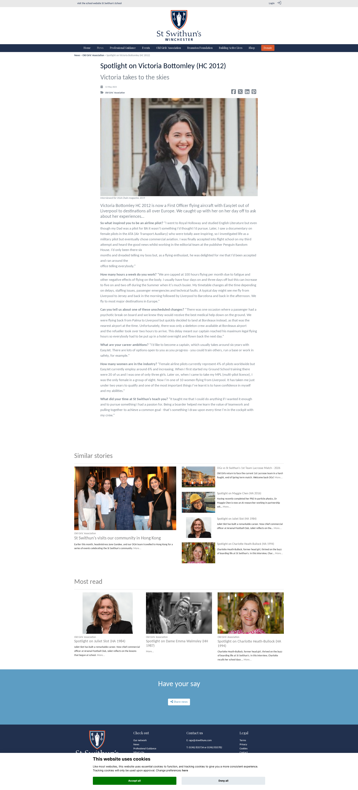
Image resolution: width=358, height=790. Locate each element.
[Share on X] (240, 93)
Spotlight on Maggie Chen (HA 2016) (239, 493)
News (77, 55)
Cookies (243, 748)
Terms (243, 740)
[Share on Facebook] (233, 93)
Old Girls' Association (93, 55)
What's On (138, 752)
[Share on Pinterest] (254, 93)
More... (137, 548)
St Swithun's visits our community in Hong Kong (117, 538)
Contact (244, 752)
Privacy (243, 744)
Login (271, 3)
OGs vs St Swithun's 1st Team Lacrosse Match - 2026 (248, 468)
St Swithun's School (112, 3)
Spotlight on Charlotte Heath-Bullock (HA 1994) (245, 544)
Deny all (223, 780)
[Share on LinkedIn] (247, 93)
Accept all (134, 780)
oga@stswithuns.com (200, 740)
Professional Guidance (144, 748)
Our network (140, 740)
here (185, 770)
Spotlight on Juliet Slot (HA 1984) (237, 518)
